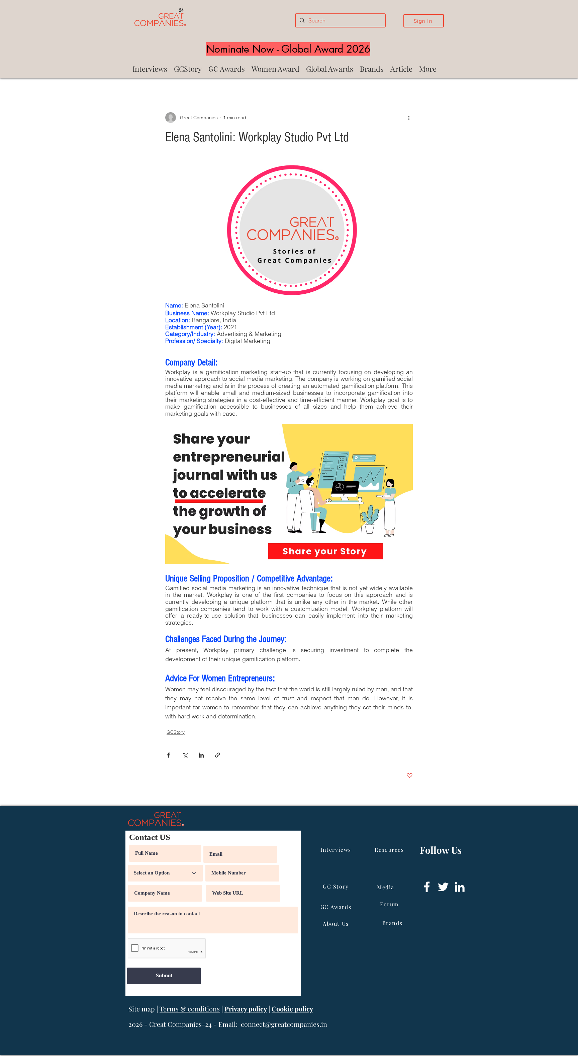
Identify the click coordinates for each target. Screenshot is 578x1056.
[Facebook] (427, 887)
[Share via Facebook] (168, 755)
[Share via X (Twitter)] (185, 755)
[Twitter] (443, 887)
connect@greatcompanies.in (284, 1024)
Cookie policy (292, 1008)
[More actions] (409, 118)
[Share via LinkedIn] (201, 755)
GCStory (176, 732)
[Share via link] (217, 755)
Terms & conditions (190, 1008)
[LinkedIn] (460, 887)
